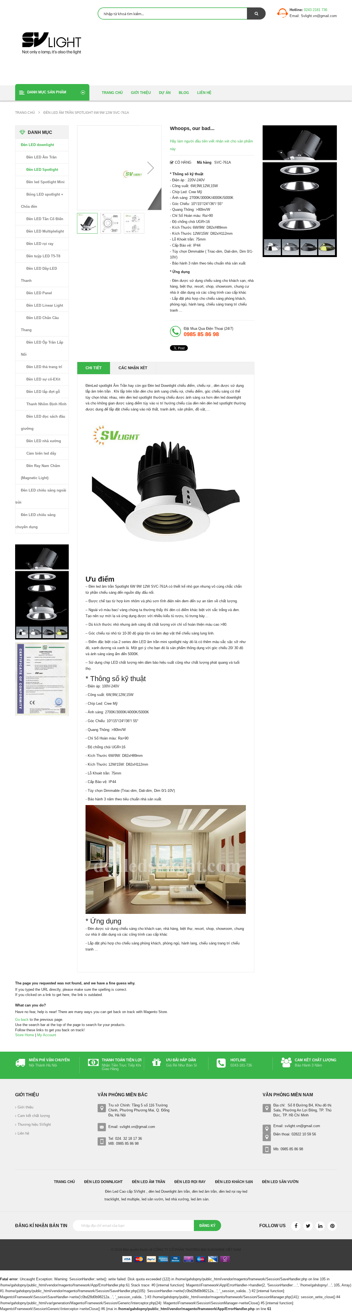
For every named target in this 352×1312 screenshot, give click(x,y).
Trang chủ (25, 113)
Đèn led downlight (103, 1182)
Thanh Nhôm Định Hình (46, 404)
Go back (22, 1019)
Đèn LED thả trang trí (44, 367)
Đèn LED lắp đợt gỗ (43, 392)
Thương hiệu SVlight (34, 1124)
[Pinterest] (332, 1226)
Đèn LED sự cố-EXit (43, 379)
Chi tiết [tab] (94, 368)
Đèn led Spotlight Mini (45, 182)
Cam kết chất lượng (34, 1116)
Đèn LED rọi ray (39, 244)
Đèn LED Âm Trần (41, 157)
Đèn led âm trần (148, 1182)
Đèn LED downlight (37, 145)
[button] (151, 167)
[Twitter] (308, 1226)
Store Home (24, 1035)
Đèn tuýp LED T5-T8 (43, 256)
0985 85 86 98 (201, 334)
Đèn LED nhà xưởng (43, 441)
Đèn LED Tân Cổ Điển (44, 219)
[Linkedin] (320, 1226)
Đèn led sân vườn (280, 1182)
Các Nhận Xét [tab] (133, 368)
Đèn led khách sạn (234, 1182)
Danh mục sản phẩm (46, 92)
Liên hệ (23, 1133)
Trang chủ (64, 1182)
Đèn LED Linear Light (44, 305)
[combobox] (181, 13)
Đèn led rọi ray (190, 1182)
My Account (46, 1035)
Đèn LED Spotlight (42, 170)
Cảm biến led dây (41, 453)
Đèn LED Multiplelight (45, 231)
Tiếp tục (149, 1273)
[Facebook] (296, 1226)
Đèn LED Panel (39, 293)
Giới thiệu (25, 1107)
